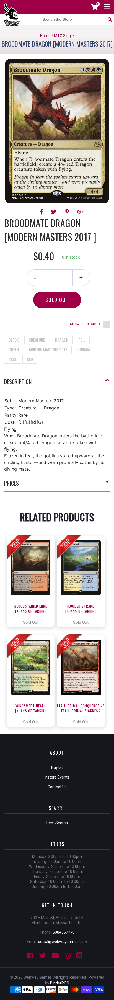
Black (14, 340)
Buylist (57, 767)
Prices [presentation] (11, 483)
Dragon (61, 340)
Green (14, 349)
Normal (83, 349)
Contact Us (57, 787)
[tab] (57, 383)
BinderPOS (59, 983)
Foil (82, 340)
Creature (37, 340)
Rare (13, 359)
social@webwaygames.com (62, 941)
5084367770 (64, 932)
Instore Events (57, 777)
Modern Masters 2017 (48, 349)
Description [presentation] (18, 381)
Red (30, 359)
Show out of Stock (85, 323)
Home (45, 35)
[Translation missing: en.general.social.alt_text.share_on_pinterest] (68, 211)
